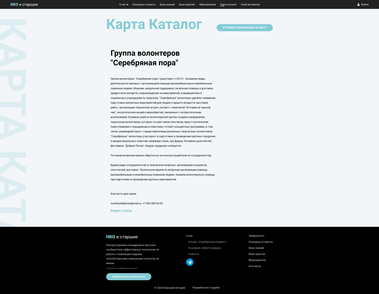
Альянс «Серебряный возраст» (207, 241)
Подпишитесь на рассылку (128, 276)
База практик (187, 4)
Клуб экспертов (250, 4)
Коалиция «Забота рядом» (204, 247)
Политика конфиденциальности (121, 268)
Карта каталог (228, 4)
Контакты (255, 266)
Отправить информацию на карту (245, 27)
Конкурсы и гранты (144, 4)
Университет (256, 235)
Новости (193, 254)
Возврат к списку (121, 210)
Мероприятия (207, 4)
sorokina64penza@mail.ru (126, 203)
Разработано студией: (207, 287)
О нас (122, 4)
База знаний (167, 4)
